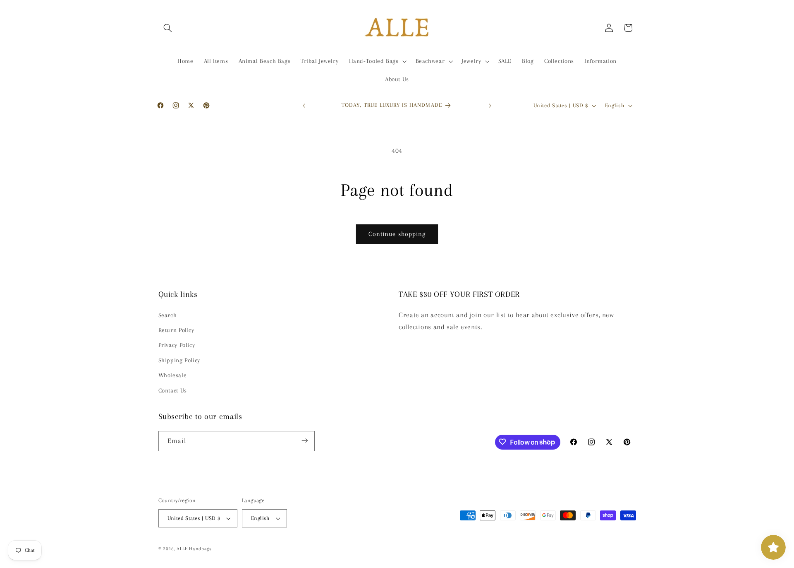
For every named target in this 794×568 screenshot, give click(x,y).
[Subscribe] (304, 441)
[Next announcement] (490, 105)
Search (167, 315)
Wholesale (172, 375)
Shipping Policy (179, 360)
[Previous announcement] (304, 105)
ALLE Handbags (194, 548)
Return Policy (176, 330)
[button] (167, 27)
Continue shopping (397, 234)
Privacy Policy (176, 345)
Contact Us (172, 390)
